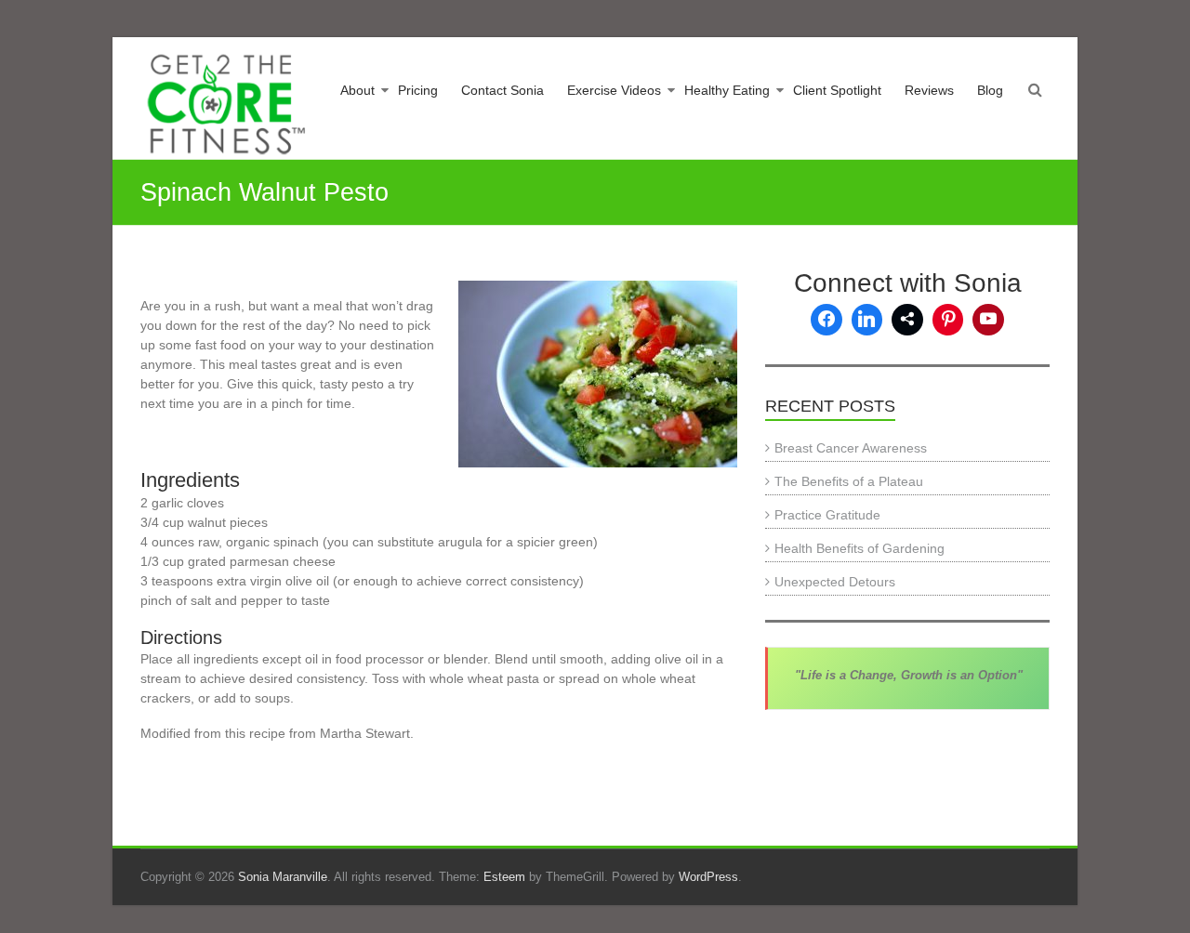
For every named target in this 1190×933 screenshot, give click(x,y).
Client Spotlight (837, 90)
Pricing (418, 90)
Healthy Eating (727, 90)
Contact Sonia (502, 90)
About (357, 90)
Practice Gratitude (827, 514)
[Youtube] (988, 319)
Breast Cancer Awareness (850, 447)
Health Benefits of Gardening (859, 548)
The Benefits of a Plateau (848, 481)
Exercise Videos (614, 90)
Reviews (929, 90)
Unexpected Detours (834, 581)
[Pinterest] (948, 319)
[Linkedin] (867, 319)
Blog (990, 90)
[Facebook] (826, 319)
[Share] (907, 319)
